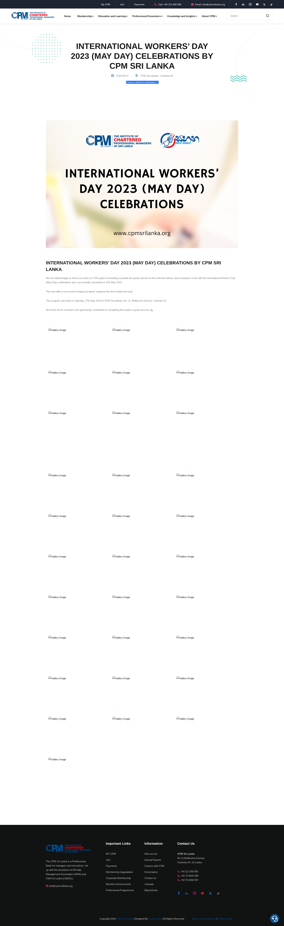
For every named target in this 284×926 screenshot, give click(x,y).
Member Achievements (118, 884)
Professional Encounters (146, 16)
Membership (84, 16)
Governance (151, 872)
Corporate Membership (118, 878)
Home (67, 16)
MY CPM (111, 853)
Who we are (150, 853)
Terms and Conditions (203, 918)
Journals (149, 884)
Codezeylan (155, 918)
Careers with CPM (154, 866)
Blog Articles (151, 890)
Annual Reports (152, 859)
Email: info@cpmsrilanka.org (210, 4)
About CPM (208, 16)
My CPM (105, 4)
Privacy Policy (225, 918)
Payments (139, 4)
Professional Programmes (120, 890)
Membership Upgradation (119, 872)
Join (122, 4)
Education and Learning (112, 16)
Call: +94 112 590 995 (169, 4)
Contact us (150, 878)
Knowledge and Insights (181, 16)
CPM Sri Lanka (124, 918)
